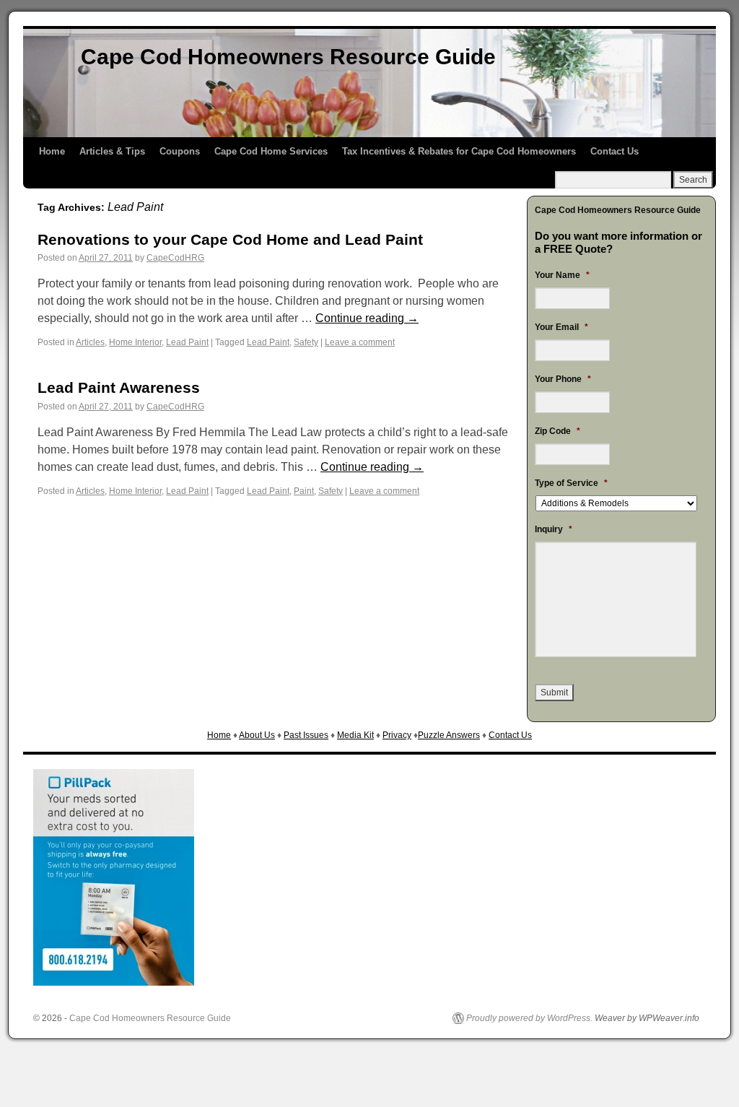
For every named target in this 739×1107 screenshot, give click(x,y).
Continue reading (367, 318)
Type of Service (571, 483)
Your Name (562, 275)
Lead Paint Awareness (119, 387)
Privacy (396, 735)
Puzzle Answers (449, 735)
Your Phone (563, 379)
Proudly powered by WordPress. (529, 1018)
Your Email (561, 327)
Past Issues (306, 735)
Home (52, 151)
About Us (257, 735)
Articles (90, 342)
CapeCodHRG (175, 258)
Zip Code (557, 431)
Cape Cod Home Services (271, 151)
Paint (304, 491)
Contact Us (614, 151)
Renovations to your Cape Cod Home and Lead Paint (230, 239)
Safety (306, 342)
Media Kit (355, 735)
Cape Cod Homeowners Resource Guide (288, 57)
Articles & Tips (112, 151)
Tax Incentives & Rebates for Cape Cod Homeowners (459, 151)
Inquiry (553, 529)
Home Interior (135, 342)
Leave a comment (360, 342)
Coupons (179, 151)
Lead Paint (187, 342)
